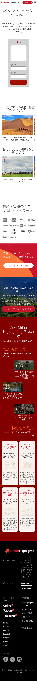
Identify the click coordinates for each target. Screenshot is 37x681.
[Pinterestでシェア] (12, 661)
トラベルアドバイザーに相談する (18, 309)
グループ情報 (26, 613)
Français (6, 630)
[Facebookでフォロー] (5, 661)
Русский (6, 642)
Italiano (6, 638)
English (6, 623)
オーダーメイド (27, 2)
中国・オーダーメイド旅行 (18, 266)
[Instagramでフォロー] (19, 661)
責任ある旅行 (26, 628)
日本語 (6, 645)
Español (6, 634)
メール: (13, 73)
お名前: (13, 65)
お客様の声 (25, 617)
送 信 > (18, 82)
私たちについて (27, 609)
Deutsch (6, 627)
